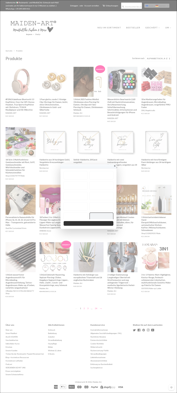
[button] (75, 175)
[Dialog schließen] (114, 166)
